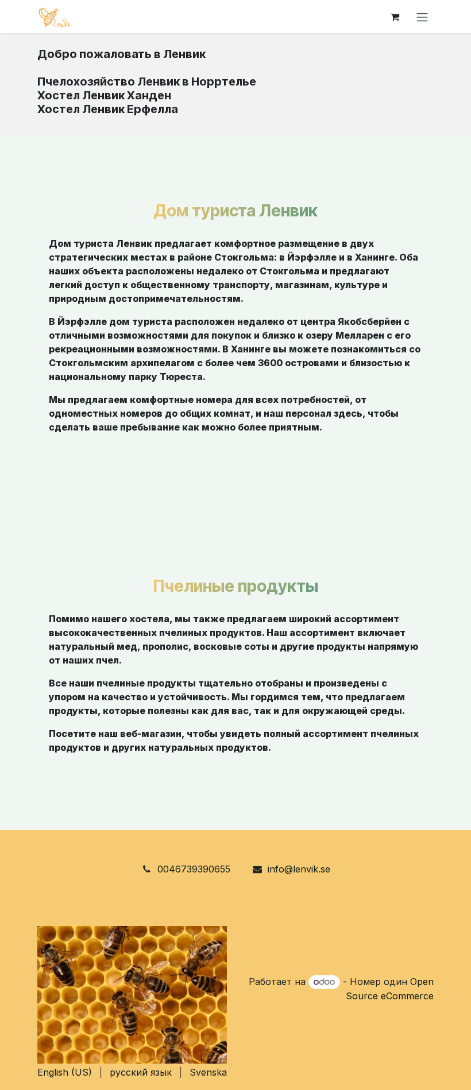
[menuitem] (64, 1072)
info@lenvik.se (299, 869)
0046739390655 (193, 869)
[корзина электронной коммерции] (394, 16)
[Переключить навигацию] (422, 17)
